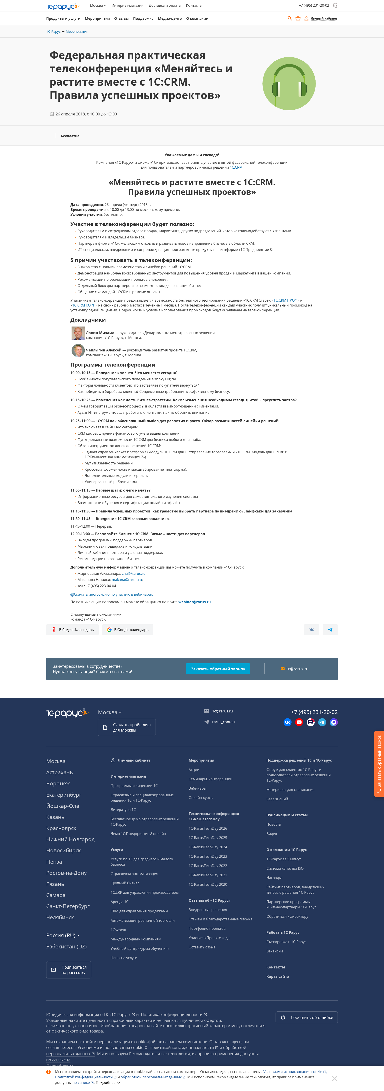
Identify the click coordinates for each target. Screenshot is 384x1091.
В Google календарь (131, 629)
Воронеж (58, 783)
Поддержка (143, 18)
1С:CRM (236, 167)
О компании (197, 18)
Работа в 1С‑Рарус (282, 932)
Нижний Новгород (70, 839)
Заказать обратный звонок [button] (218, 669)
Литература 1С (123, 809)
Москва (56, 761)
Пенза (54, 861)
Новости (273, 824)
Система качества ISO (285, 868)
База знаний (277, 799)
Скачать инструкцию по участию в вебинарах (113, 594)
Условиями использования (295, 1071)
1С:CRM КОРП (84, 305)
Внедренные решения (208, 909)
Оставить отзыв (202, 947)
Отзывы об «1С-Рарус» (209, 900)
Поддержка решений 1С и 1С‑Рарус (299, 760)
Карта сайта (277, 976)
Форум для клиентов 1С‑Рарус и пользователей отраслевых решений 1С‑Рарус (298, 775)
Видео (271, 833)
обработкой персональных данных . (154, 1077)
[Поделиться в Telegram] (330, 629)
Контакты (194, 5)
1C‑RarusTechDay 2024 (208, 847)
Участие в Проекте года (209, 937)
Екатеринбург (63, 794)
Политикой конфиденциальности (84, 1077)
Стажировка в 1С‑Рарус (286, 941)
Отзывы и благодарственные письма (220, 919)
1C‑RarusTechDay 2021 (208, 875)
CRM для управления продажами (139, 911)
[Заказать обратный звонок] (335, 5)
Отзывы (121, 18)
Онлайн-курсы (201, 797)
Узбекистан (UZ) (66, 946)
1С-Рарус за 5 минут (283, 859)
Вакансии (274, 951)
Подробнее (106, 1082)
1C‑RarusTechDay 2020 (208, 884)
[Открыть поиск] (290, 18)
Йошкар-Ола (62, 805)
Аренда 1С (119, 901)
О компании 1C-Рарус (286, 849)
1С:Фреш (118, 929)
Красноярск (61, 828)
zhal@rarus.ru (134, 573)
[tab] (63, 18)
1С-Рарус (53, 31)
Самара (56, 895)
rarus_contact (224, 721)
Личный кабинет (134, 760)
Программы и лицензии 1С (134, 785)
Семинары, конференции (210, 778)
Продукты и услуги (63, 18)
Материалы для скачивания (290, 789)
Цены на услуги (124, 957)
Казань (55, 817)
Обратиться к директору (287, 916)
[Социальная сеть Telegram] (322, 722)
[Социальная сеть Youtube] (299, 722)
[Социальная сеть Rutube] (311, 722)
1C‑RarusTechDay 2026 (208, 828)
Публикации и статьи (287, 815)
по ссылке (56, 1060)
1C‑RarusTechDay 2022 (208, 865)
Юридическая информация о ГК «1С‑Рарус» (89, 1014)
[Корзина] (298, 18)
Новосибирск (63, 850)
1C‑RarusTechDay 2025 (208, 837)
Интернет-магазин (128, 5)
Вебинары (197, 788)
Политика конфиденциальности (172, 1014)
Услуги (117, 849)
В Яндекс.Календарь (76, 629)
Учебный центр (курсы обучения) (140, 948)
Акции (194, 769)
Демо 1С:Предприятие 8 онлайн (138, 833)
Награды (274, 877)
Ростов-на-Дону (66, 872)
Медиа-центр (170, 18)
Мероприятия (97, 18)
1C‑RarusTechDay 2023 (208, 856)
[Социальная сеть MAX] (334, 722)
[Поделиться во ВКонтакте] (311, 629)
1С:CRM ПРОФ (286, 300)
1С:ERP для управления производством (145, 892)
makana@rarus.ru (127, 579)
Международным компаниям (136, 939)
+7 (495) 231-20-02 (314, 5)
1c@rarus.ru (297, 669)
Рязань (55, 883)
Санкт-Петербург (68, 906)
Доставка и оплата (165, 5)
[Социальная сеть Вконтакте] (288, 722)
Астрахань (59, 772)
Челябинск (60, 917)
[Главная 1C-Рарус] (63, 6)
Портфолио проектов (207, 928)
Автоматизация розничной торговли (143, 920)
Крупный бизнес (125, 883)
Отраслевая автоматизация (134, 873)
